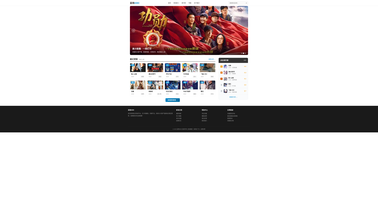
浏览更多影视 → (173, 100)
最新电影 (178, 113)
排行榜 (184, 3)
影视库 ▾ (176, 3)
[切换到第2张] (243, 53)
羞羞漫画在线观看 (232, 116)
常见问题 (204, 113)
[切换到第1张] (241, 53)
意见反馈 (204, 118)
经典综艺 (178, 120)
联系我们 (204, 120)
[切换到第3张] (245, 53)
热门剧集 (178, 116)
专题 (190, 3)
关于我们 (197, 3)
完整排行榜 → (233, 97)
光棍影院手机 (231, 113)
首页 (169, 3)
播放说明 (204, 116)
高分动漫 (178, 118)
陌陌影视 (229, 118)
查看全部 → (212, 59)
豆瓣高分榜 (230, 120)
